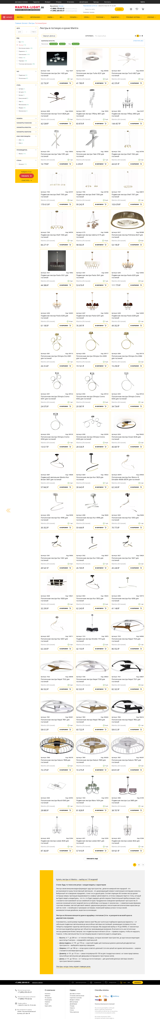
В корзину (64, 83)
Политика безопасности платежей (104, 1004)
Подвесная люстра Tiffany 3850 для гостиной (126, 115)
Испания (23, 164)
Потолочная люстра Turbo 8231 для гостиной (90, 74)
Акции (46, 1004)
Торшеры (23, 61)
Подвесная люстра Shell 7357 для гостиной (125, 195)
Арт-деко (22, 92)
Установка (70, 2)
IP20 (21, 140)
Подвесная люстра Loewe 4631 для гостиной (90, 842)
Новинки (47, 1002)
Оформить (137, 982)
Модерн (22, 108)
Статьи (72, 1010)
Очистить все (138, 41)
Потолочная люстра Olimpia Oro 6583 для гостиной (91, 357)
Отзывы (58, 2)
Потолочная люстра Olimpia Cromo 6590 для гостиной (90, 438)
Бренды (96, 2)
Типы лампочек (74, 1012)
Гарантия (36, 2)
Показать (25, 176)
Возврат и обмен (75, 1000)
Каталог (9, 17)
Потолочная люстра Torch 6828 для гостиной (55, 115)
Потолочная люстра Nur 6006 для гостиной (125, 599)
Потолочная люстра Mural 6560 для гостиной (55, 801)
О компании (50, 990)
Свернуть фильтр (49, 36)
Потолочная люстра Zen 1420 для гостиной (54, 74)
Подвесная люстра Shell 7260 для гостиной (54, 236)
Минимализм (24, 104)
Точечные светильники (27, 64)
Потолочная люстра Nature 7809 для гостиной (91, 761)
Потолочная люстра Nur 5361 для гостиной (54, 559)
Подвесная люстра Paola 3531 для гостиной (54, 276)
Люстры (31, 23)
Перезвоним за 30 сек (90, 6)
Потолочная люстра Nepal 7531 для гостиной (126, 680)
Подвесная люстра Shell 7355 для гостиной (54, 195)
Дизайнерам (84, 2)
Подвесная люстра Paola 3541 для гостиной (90, 276)
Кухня (61, 44)
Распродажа (48, 1000)
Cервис (73, 990)
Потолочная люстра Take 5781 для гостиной (54, 155)
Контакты (107, 2)
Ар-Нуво (22, 89)
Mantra (22, 153)
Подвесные (23, 75)
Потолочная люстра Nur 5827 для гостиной (125, 559)
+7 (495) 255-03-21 (63, 11)
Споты (22, 57)
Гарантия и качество (76, 998)
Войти (143, 2)
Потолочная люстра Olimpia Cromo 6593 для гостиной (126, 397)
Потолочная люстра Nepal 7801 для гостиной (55, 721)
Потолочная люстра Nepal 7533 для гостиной (126, 640)
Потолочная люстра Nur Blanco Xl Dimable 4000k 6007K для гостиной (126, 478)
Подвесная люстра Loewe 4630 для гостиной (55, 842)
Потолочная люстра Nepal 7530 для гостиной (90, 680)
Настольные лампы (25, 48)
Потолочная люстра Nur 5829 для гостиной (89, 478)
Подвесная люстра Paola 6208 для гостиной (125, 317)
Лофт (21, 101)
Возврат (47, 2)
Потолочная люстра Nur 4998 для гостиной (89, 519)
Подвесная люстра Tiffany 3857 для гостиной (90, 115)
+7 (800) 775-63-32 (63, 8)
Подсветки (23, 51)
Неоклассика (23, 111)
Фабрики (47, 995)
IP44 (21, 143)
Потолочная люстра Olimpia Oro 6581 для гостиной (56, 357)
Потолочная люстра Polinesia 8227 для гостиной (127, 236)
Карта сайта (48, 1006)
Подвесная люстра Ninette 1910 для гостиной (90, 640)
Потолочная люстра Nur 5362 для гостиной (89, 559)
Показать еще (92, 859)
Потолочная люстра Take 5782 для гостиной (90, 155)
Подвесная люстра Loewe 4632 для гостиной (126, 842)
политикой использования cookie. (105, 1013)
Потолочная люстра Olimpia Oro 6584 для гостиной (127, 357)
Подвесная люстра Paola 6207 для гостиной (90, 317)
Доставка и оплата (21, 2)
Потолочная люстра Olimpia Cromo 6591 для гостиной (55, 397)
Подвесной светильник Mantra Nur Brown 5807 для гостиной (55, 478)
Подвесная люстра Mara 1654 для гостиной (89, 801)
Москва (61, 6)
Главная (18, 23)
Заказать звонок (37, 982)
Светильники (24, 54)
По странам (48, 998)
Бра (21, 42)
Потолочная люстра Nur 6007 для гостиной (54, 640)
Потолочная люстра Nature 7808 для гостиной (55, 761)
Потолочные (23, 78)
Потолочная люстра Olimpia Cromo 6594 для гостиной (55, 438)
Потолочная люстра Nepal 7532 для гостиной (55, 680)
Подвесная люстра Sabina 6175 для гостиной (90, 236)
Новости (72, 1008)
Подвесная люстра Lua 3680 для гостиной (124, 801)
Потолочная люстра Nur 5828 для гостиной (54, 599)
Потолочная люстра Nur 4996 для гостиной (54, 519)
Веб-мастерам (74, 1002)
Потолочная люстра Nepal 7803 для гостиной (90, 721)
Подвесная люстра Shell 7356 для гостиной (89, 195)
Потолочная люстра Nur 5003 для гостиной (125, 519)
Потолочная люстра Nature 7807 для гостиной (126, 761)
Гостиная (52, 44)
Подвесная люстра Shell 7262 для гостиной (125, 155)
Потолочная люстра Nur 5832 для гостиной (89, 599)
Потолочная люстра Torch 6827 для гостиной (126, 74)
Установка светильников (77, 995)
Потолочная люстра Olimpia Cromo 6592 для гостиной (90, 397)
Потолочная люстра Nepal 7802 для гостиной (126, 721)
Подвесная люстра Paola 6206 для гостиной (54, 317)
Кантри (21, 95)
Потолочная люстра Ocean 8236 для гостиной (126, 438)
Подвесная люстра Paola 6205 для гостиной (125, 276)
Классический (23, 98)
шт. (125, 982)
